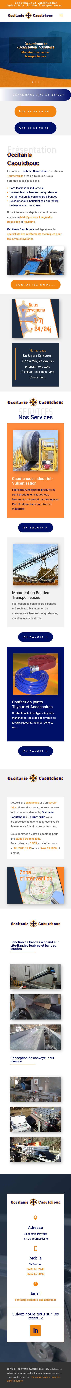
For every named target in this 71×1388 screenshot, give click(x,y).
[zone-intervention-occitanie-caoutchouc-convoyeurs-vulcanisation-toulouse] (35, 902)
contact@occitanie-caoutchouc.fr (35, 1299)
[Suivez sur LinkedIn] (35, 1330)
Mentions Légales (41, 1377)
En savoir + (35, 527)
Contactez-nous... (35, 284)
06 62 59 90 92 (35, 128)
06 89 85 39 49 (35, 111)
